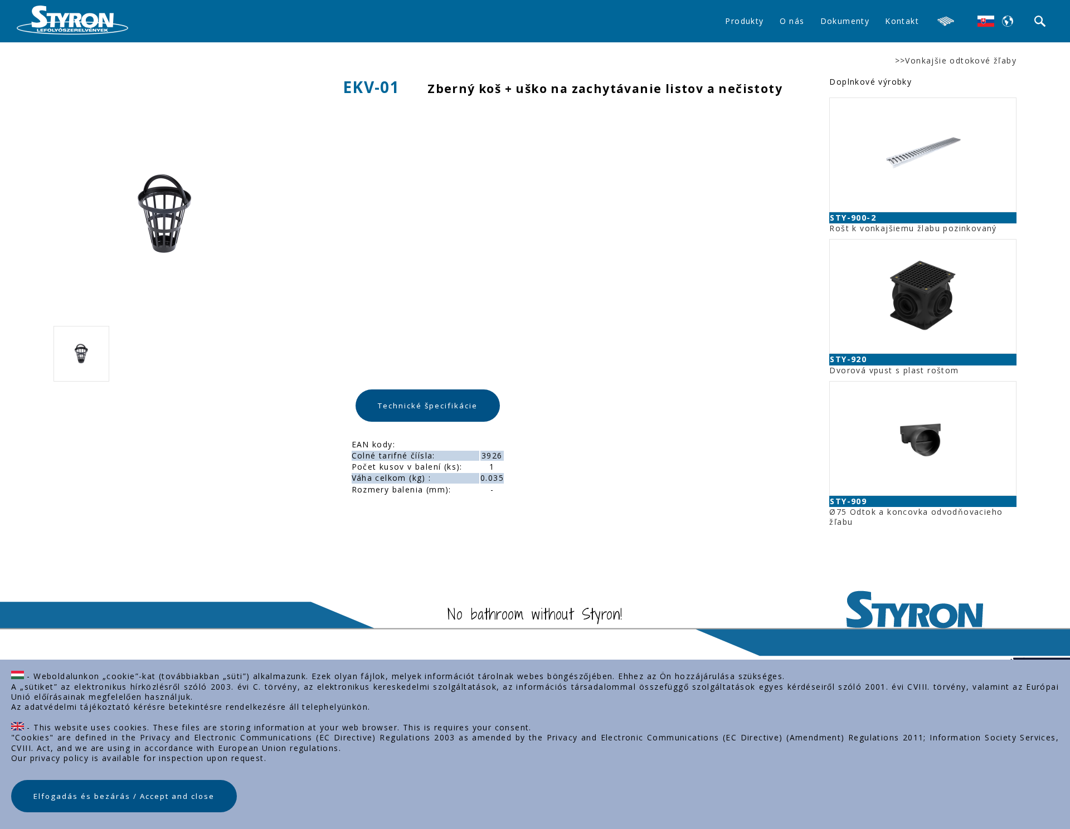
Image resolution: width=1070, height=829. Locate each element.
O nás (792, 21)
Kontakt (902, 21)
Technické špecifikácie (428, 406)
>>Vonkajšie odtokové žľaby (955, 61)
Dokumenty (845, 21)
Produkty (744, 21)
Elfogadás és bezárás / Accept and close (124, 796)
